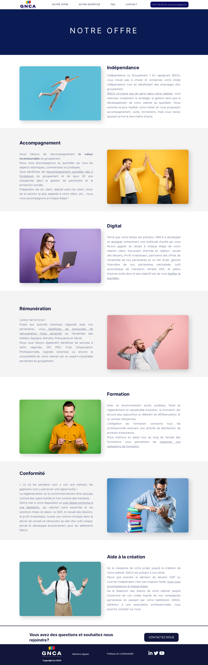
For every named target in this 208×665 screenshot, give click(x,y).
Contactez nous (161, 637)
